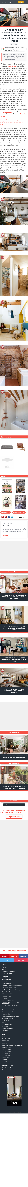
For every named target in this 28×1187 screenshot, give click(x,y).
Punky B (4, 1059)
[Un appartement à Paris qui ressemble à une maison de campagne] (14, 677)
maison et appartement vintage (10, 1016)
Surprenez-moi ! (14, 817)
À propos (4, 967)
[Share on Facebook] (9, 517)
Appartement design (7, 979)
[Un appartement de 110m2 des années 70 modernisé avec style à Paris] (14, 646)
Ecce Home (5, 1043)
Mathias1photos (6, 1049)
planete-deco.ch (6, 1068)
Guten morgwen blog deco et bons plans (13, 1045)
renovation (9, 6)
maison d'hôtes (6, 1014)
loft (3, 1007)
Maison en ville (6, 992)
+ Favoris (20, 2)
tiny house (5, 1030)
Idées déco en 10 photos (9, 987)
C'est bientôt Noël (7, 1039)
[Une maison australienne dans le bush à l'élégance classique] (14, 744)
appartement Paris (5, 512)
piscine (4, 1022)
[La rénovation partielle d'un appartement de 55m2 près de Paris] (14, 615)
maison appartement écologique (10, 1010)
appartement (12, 66)
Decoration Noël (6, 983)
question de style (7, 1024)
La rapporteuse (6, 1047)
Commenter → (23, 517)
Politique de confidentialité (9, 971)
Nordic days (5, 1057)
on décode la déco (7, 1018)
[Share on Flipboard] (6, 517)
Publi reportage (6, 996)
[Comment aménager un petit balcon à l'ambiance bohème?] (14, 775)
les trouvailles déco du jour (10, 1005)
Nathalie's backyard (7, 1055)
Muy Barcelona (6, 1053)
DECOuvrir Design (7, 1041)
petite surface (6, 1020)
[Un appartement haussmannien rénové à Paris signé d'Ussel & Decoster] (14, 584)
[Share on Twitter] (12, 517)
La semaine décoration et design (11, 989)
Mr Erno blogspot (6, 1051)
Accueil (3, 6)
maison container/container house (11, 1012)
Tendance (4, 998)
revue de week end (7, 1028)
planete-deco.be (6, 1070)
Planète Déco (6, 2)
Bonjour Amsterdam (7, 1036)
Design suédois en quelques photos (12, 985)
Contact (4, 969)
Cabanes (4, 981)
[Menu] (25, 2)
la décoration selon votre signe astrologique (11, 1003)
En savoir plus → (7, 535)
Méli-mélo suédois (7, 994)
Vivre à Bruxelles (6, 1061)
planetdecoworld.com (8, 1072)
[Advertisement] (14, 555)
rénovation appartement (19, 512)
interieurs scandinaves (8, 1000)
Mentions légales (7, 973)
